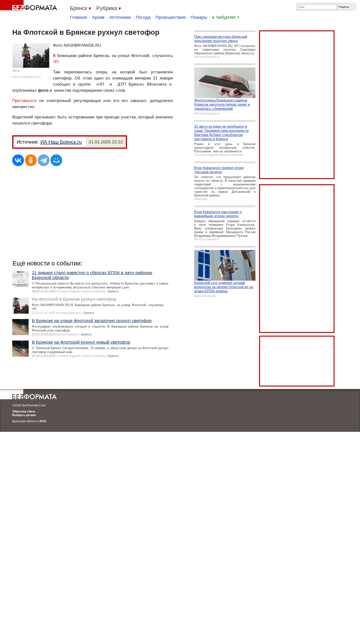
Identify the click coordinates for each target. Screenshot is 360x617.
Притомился (24, 100)
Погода (143, 17)
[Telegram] (43, 160)
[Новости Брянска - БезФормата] (29, 6)
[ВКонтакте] (18, 160)
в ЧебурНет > (226, 17)
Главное (78, 17)
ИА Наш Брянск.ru (61, 142)
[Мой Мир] (56, 160)
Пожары (199, 17)
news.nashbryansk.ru (26, 77)
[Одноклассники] (31, 160)
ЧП (56, 61)
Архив (98, 17)
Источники (120, 17)
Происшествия (171, 17)
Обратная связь (23, 411)
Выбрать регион (24, 415)
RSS (43, 421)
